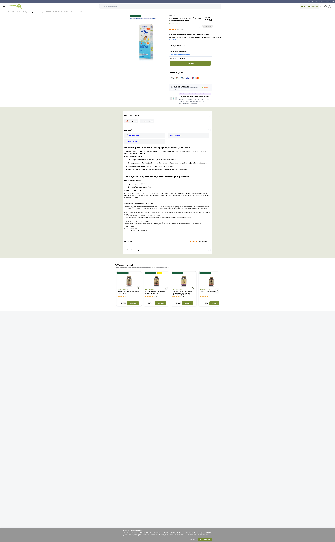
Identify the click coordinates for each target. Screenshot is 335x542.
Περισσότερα (172, 39)
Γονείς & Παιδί (12, 12)
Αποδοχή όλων (205, 539)
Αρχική (3, 12)
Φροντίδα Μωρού (24, 12)
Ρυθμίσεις (193, 539)
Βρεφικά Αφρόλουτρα (38, 12)
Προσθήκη (190, 63)
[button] (100, 5)
